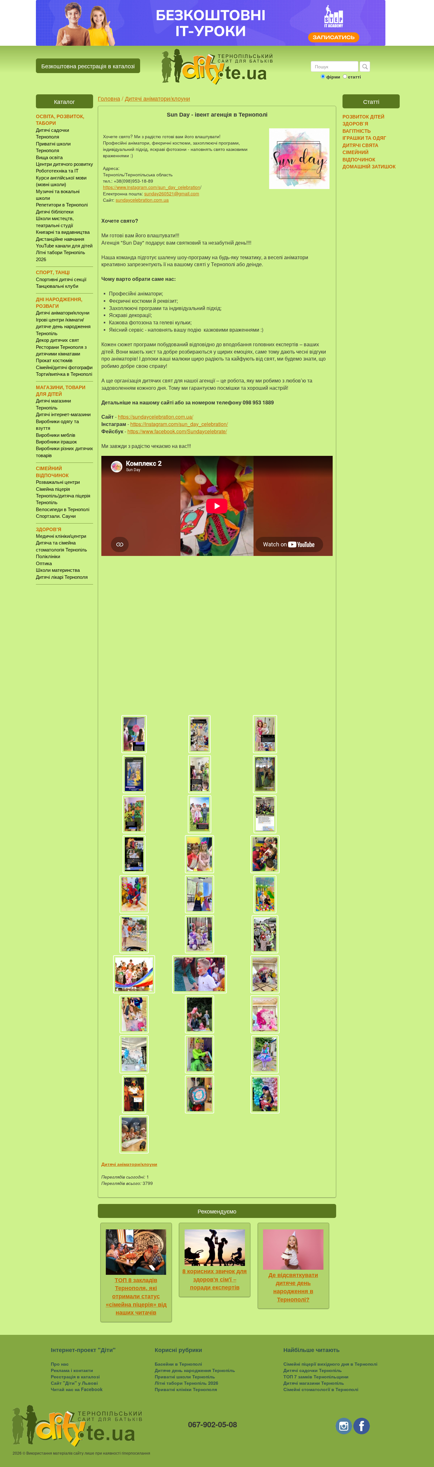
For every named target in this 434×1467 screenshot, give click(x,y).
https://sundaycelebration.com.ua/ (155, 416)
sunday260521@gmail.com (171, 193)
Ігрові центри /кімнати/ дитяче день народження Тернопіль (63, 326)
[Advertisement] (64, 688)
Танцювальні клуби (57, 286)
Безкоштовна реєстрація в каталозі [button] (88, 66)
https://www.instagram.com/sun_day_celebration (151, 187)
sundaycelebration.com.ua (142, 200)
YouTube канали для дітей (64, 245)
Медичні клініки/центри (61, 536)
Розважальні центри (58, 482)
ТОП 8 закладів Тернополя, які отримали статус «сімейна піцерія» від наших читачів (136, 1296)
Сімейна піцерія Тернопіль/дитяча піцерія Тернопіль (63, 495)
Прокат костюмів (54, 360)
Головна (109, 98)
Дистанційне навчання (60, 239)
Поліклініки (48, 556)
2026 (17, 1453)
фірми (333, 76)
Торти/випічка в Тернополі (64, 374)
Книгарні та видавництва (63, 232)
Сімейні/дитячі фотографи (64, 367)
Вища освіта (49, 157)
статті (354, 76)
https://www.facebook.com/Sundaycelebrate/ (177, 431)
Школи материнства (58, 570)
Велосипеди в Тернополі (62, 509)
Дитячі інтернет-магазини (63, 414)
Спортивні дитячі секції (61, 279)
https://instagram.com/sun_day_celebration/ (179, 424)
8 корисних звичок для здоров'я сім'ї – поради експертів (214, 1279)
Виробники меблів (55, 435)
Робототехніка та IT (57, 170)
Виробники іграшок (56, 441)
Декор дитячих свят (57, 340)
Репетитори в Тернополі (62, 204)
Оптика (44, 563)
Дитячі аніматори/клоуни (62, 312)
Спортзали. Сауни (56, 516)
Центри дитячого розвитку (64, 164)
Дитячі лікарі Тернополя (62, 577)
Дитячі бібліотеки (54, 211)
